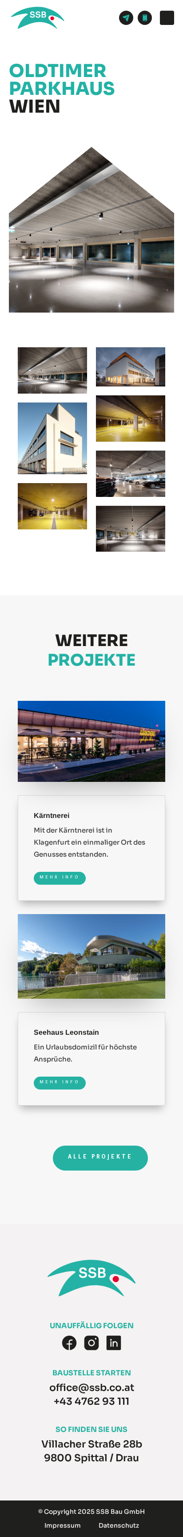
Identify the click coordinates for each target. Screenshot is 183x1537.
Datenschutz (119, 1525)
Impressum (62, 1525)
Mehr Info (60, 877)
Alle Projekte (100, 1158)
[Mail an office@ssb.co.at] (126, 18)
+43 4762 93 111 (91, 1401)
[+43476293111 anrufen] (145, 18)
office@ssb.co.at (91, 1388)
